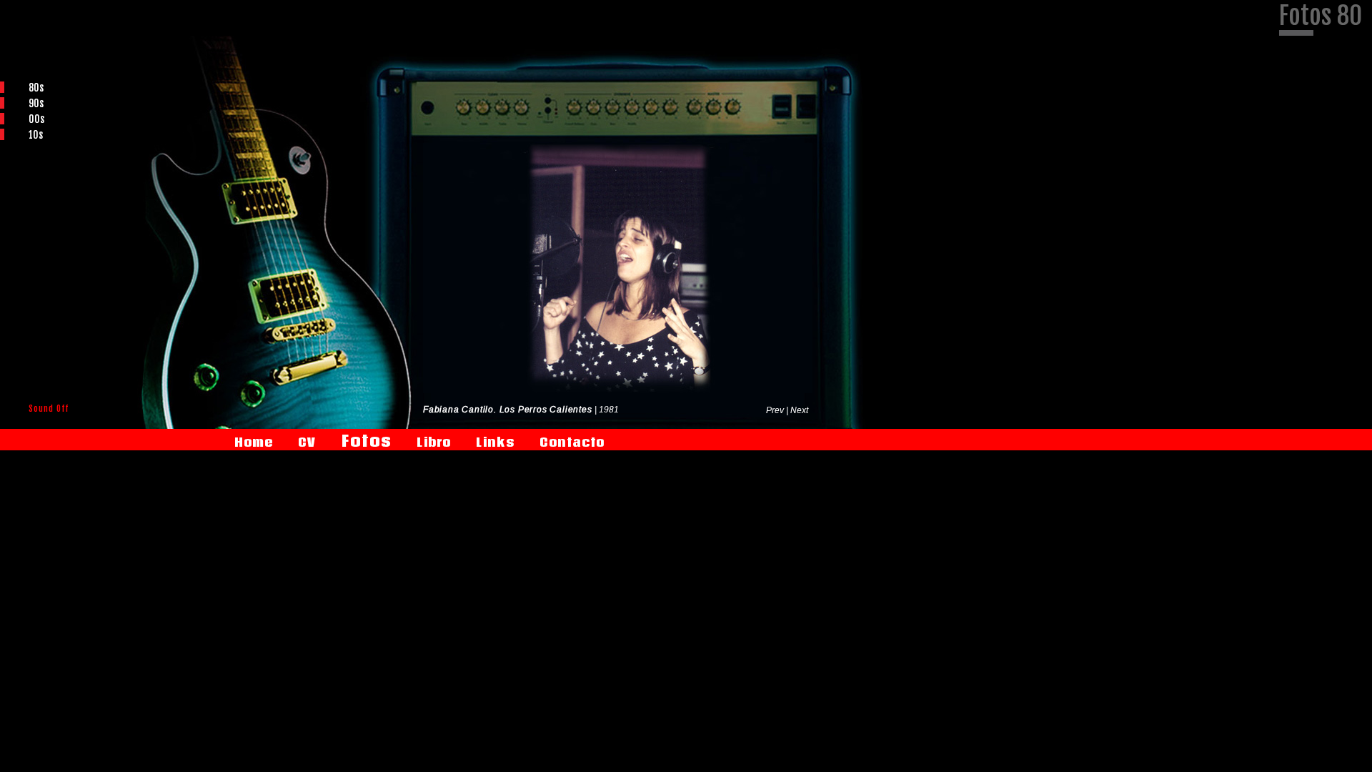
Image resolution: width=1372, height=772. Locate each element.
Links (495, 442)
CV (307, 442)
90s (36, 103)
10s (36, 135)
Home (253, 442)
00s (36, 119)
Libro (434, 442)
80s (36, 87)
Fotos (367, 440)
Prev (776, 410)
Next (799, 410)
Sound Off (49, 408)
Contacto (572, 442)
